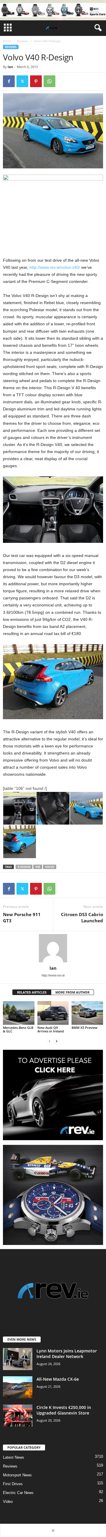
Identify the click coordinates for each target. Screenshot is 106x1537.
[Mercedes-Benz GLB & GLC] (18, 1013)
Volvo (49, 867)
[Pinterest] (36, 81)
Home (7, 41)
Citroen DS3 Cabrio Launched (82, 917)
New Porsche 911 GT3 (22, 917)
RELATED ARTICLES (32, 992)
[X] (22, 81)
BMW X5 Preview (84, 1027)
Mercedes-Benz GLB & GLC (18, 1029)
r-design (24, 867)
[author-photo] (53, 948)
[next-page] (56, 1041)
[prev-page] (49, 1041)
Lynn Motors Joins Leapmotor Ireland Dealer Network (67, 1353)
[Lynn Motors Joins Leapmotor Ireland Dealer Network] (17, 1359)
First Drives (13, 1484)
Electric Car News (18, 1492)
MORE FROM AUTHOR (72, 992)
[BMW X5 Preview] (87, 1013)
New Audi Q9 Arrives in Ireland (50, 1029)
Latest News (13, 1457)
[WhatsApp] (49, 81)
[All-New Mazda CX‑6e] (17, 1387)
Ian (10, 66)
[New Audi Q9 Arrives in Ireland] (53, 1013)
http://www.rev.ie (53, 975)
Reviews (22, 41)
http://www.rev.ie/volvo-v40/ (54, 267)
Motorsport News (17, 1475)
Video (8, 1501)
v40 (37, 867)
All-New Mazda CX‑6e (58, 1379)
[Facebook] (9, 81)
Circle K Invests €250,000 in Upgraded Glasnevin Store (64, 1410)
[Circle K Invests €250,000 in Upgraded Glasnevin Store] (17, 1416)
